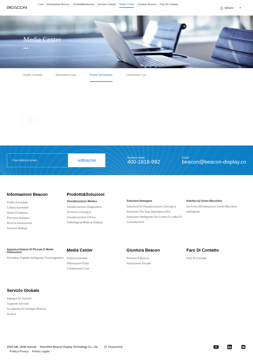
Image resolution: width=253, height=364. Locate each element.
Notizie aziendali (32, 74)
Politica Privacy (19, 351)
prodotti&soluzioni (83, 4)
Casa (40, 4)
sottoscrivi (87, 160)
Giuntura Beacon (147, 4)
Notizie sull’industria (101, 74)
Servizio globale (107, 4)
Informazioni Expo (66, 74)
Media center (126, 4)
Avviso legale (40, 351)
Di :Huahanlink (113, 346)
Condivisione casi (136, 74)
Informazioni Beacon (58, 4)
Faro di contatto (169, 4)
